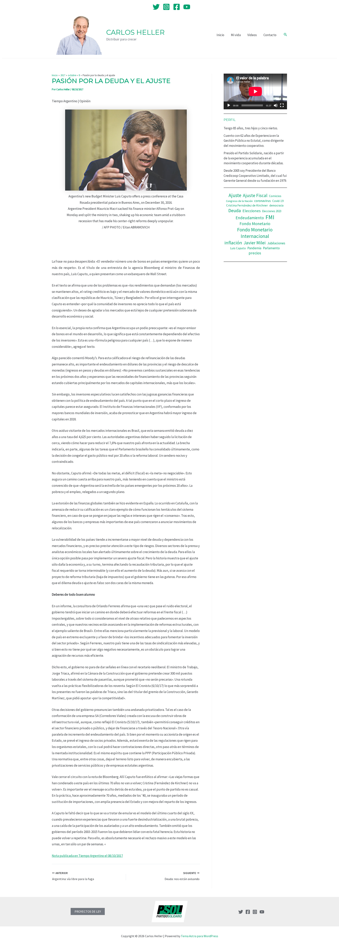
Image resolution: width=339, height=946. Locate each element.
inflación (233, 243)
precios (255, 253)
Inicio (220, 35)
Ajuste (235, 195)
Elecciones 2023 (271, 211)
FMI (269, 217)
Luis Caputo (238, 248)
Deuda (234, 210)
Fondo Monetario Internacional (254, 232)
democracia (276, 205)
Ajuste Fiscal (255, 195)
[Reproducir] (229, 105)
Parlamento (271, 248)
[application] (255, 91)
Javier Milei (255, 243)
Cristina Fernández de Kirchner (247, 205)
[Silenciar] (276, 105)
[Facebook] (176, 7)
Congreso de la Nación (239, 201)
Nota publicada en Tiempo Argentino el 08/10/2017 (87, 856)
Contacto (269, 35)
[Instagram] (166, 7)
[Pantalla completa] (282, 105)
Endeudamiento (250, 217)
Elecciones (251, 210)
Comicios (275, 196)
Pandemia (254, 248)
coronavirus (262, 201)
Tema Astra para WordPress (199, 936)
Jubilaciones (276, 243)
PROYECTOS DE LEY (88, 911)
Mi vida (236, 35)
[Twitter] (156, 7)
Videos (252, 35)
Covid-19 (278, 201)
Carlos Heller (135, 32)
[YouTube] (187, 7)
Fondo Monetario (255, 223)
